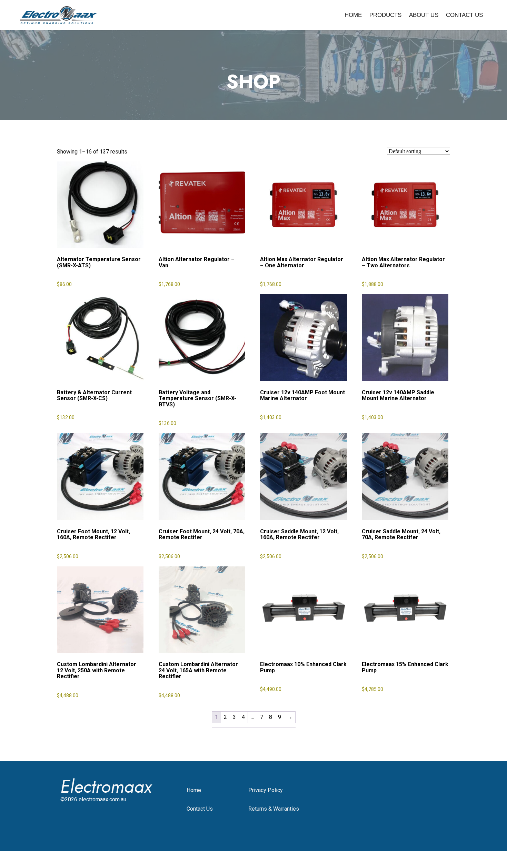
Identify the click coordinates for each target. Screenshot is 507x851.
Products (385, 15)
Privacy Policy (265, 790)
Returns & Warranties (273, 808)
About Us (423, 15)
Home (353, 15)
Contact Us (464, 15)
